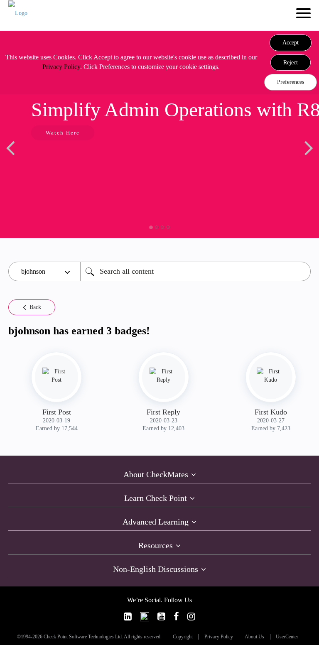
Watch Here (63, 133)
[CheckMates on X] (144, 616)
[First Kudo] (271, 376)
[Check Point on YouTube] (161, 616)
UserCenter (287, 637)
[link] (127, 616)
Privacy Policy (61, 66)
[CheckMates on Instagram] (191, 616)
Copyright (183, 637)
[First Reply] (164, 376)
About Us (254, 637)
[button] (291, 42)
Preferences (290, 82)
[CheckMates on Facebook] (176, 616)
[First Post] (56, 376)
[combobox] (195, 271)
